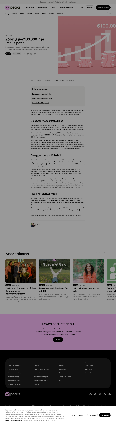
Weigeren (92, 415)
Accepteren (105, 415)
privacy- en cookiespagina (13, 420)
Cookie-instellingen (78, 415)
